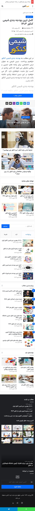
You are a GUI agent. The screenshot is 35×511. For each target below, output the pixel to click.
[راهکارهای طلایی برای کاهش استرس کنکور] (28, 434)
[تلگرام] (17, 103)
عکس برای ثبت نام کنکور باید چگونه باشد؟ (27, 197)
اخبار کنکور (25, 13)
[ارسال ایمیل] (22, 28)
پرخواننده (28, 234)
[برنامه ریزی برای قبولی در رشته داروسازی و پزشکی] (9, 361)
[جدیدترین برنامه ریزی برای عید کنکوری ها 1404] (9, 379)
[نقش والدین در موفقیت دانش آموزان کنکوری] (17, 434)
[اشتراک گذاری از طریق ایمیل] (10, 103)
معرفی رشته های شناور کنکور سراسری (12, 340)
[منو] (33, 7)
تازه (16, 234)
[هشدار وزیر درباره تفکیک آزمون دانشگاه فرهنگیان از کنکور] (28, 334)
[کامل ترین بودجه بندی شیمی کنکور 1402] (28, 267)
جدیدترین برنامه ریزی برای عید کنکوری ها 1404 (9, 386)
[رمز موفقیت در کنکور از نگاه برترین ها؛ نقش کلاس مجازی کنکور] (6, 434)
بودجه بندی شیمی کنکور (10, 58)
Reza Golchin (27, 28)
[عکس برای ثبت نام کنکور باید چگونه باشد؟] (26, 190)
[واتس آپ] (21, 103)
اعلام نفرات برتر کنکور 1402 (10, 196)
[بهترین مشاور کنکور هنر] (26, 379)
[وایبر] (14, 103)
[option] (17, 118)
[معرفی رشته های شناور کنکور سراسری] (28, 343)
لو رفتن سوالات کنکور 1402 (27, 213)
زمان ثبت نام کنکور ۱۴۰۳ (15, 324)
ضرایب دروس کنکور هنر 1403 (14, 307)
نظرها (5, 234)
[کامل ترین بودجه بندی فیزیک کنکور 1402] (28, 276)
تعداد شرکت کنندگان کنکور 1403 (13, 299)
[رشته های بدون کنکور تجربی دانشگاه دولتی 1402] (28, 318)
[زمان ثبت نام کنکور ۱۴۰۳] (28, 326)
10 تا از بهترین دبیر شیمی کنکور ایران (11, 240)
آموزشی (27, 117)
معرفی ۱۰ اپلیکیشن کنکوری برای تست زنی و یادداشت (13, 258)
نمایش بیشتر (18, 96)
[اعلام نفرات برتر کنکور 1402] (9, 190)
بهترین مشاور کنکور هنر (27, 385)
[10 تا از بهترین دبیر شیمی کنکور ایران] (28, 243)
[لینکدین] (24, 103)
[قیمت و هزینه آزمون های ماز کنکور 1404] (28, 251)
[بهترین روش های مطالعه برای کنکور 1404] (28, 441)
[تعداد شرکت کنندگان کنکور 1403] (28, 301)
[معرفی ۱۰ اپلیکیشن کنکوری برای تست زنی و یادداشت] (28, 259)
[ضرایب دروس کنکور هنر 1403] (28, 310)
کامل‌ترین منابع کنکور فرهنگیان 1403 (11, 214)
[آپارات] (13, 503)
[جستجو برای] (2, 7)
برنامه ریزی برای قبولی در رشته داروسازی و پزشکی (10, 368)
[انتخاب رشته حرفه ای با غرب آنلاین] (17, 428)
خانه (30, 13)
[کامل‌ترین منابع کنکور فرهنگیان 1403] (9, 207)
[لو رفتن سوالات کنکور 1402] (26, 207)
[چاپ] (7, 103)
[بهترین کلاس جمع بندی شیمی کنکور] (26, 361)
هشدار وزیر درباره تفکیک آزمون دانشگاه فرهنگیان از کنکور (14, 333)
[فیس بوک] (28, 103)
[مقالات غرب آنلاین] (25, 6)
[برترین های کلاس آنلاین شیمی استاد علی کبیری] (28, 293)
